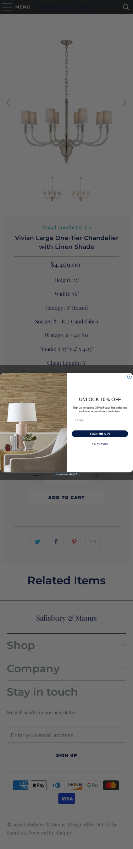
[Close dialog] (129, 376)
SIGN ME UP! (99, 433)
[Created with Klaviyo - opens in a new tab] (66, 474)
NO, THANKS (100, 444)
